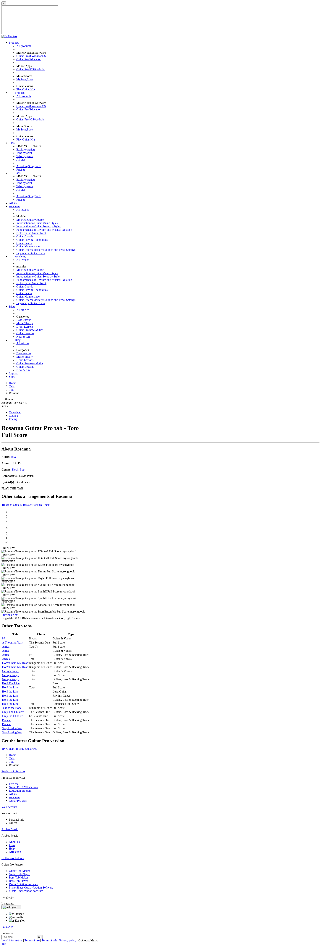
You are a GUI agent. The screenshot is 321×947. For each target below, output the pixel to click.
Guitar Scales (24, 243)
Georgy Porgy (10, 671)
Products (14, 42)
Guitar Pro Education (28, 59)
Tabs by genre (24, 156)
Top (3, 943)
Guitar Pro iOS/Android (30, 69)
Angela (6, 658)
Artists (13, 203)
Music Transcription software (26, 890)
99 (3, 638)
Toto (13, 456)
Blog (12, 306)
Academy (14, 206)
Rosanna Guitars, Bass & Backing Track (26, 504)
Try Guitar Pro (10, 748)
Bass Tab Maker (18, 877)
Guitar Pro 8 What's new (23, 787)
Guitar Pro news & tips (29, 330)
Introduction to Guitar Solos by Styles (38, 226)
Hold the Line (10, 687)
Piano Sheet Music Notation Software (31, 887)
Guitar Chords (24, 236)
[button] (6, 614)
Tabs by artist (24, 152)
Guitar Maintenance (28, 246)
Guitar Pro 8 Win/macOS (31, 56)
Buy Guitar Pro (28, 748)
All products (23, 46)
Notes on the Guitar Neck (31, 233)
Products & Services (13, 771)
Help (12, 848)
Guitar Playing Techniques (32, 239)
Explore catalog (25, 149)
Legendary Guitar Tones (30, 253)
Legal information (12, 940)
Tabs (11, 142)
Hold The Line (11, 683)
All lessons (22, 209)
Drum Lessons (24, 326)
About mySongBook (28, 166)
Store (12, 376)
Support (13, 373)
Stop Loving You (12, 728)
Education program (20, 790)
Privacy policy (68, 940)
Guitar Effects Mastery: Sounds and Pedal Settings (45, 249)
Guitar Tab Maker (19, 870)
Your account (9, 807)
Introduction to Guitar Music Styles (37, 223)
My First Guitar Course (30, 219)
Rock (15, 469)
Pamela (6, 720)
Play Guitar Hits (25, 89)
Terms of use (32, 940)
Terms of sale (50, 940)
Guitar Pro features (12, 858)
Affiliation (15, 851)
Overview (15, 412)
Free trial (14, 784)
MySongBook (24, 79)
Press (12, 845)
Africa (5, 646)
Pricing (20, 169)
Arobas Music (9, 829)
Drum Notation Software (23, 884)
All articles (22, 309)
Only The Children (13, 711)
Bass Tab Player (18, 880)
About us (14, 841)
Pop (22, 469)
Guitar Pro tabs (18, 800)
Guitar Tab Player (19, 874)
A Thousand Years (13, 642)
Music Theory (24, 323)
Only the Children (12, 716)
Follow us (7, 926)
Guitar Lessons (25, 333)
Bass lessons (23, 319)
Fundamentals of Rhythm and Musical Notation (44, 229)
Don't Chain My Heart (15, 662)
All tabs (20, 159)
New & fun (23, 336)
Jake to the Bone (12, 707)
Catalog (13, 415)
